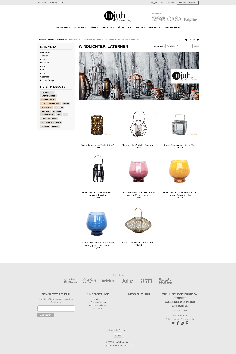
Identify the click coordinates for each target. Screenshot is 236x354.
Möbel (93, 27)
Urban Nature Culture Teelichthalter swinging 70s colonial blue (97, 244)
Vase (59, 115)
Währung (53, 3)
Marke (139, 27)
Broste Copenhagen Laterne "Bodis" (139, 242)
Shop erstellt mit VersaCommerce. (118, 345)
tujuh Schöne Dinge (122, 342)
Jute (65, 115)
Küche (121, 27)
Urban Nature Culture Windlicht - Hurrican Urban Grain (97, 194)
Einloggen (153, 3)
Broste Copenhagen (50, 104)
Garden (66, 104)
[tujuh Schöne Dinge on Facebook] (190, 40)
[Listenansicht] (197, 46)
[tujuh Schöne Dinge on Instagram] (194, 40)
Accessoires (62, 27)
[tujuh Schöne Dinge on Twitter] (186, 40)
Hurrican (57, 111)
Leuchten (107, 27)
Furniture (46, 107)
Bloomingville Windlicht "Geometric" (138, 145)
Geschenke (154, 27)
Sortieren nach (159, 46)
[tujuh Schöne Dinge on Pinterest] (198, 40)
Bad (130, 27)
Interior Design (172, 27)
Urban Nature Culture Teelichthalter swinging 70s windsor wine (138, 194)
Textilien (79, 27)
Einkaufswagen (189, 3)
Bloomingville (47, 92)
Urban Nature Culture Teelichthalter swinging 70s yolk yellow (180, 194)
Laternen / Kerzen (49, 96)
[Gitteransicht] (195, 46)
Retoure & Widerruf (97, 305)
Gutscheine (97, 308)
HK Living (45, 126)
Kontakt (97, 299)
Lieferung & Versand (97, 302)
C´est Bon (59, 107)
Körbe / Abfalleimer (49, 119)
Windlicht (46, 111)
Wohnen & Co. (47, 100)
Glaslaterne (47, 115)
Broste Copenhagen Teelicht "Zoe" (97, 145)
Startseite (41, 40)
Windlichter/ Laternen (57, 40)
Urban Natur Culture (50, 122)
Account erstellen (167, 3)
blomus (55, 126)
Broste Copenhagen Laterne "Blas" (179, 145)
